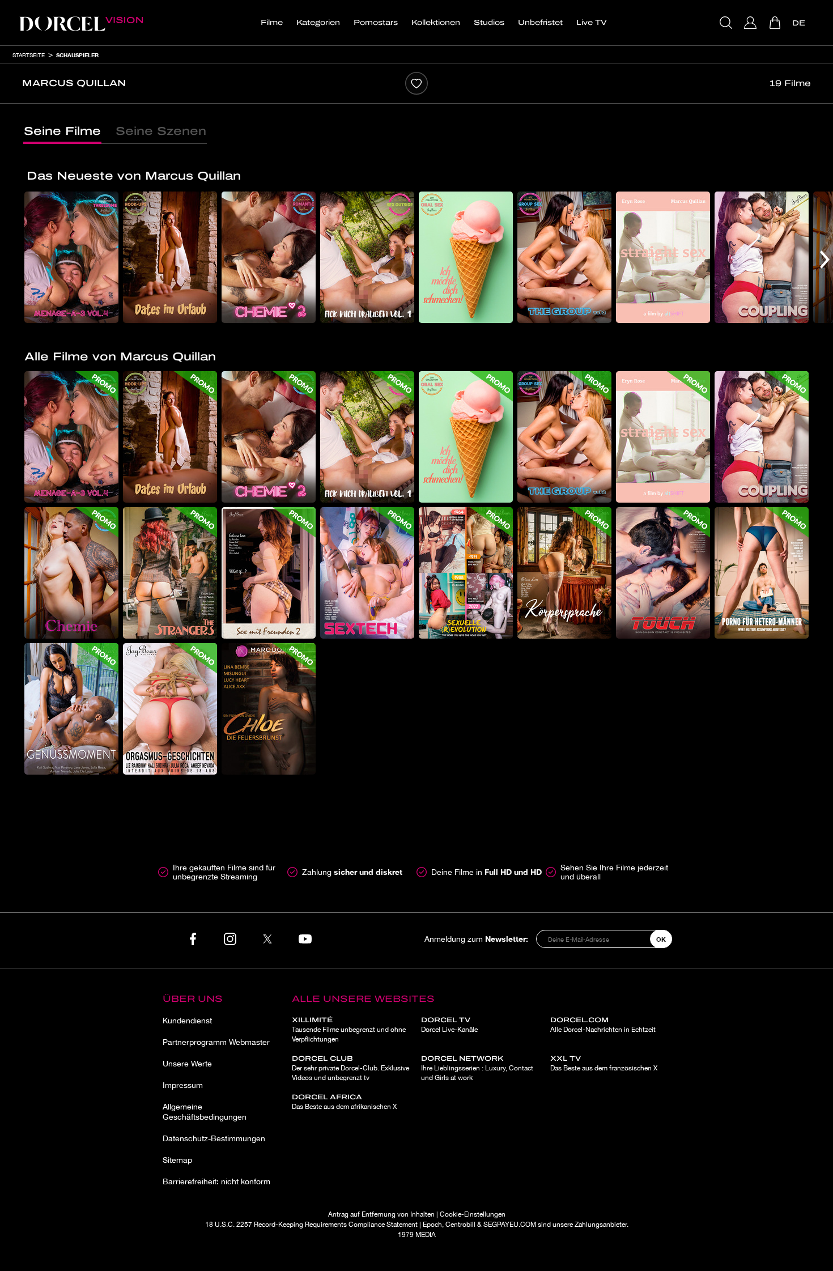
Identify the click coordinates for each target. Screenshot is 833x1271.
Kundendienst (187, 1020)
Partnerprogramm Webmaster (216, 1042)
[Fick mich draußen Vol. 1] (367, 257)
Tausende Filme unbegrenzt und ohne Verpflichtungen (349, 1029)
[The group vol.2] (564, 257)
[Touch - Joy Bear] (663, 573)
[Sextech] (367, 573)
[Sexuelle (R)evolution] (466, 573)
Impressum (183, 1085)
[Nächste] (825, 260)
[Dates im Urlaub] (170, 257)
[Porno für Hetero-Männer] (762, 573)
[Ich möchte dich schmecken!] (466, 257)
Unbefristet (540, 23)
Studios (489, 23)
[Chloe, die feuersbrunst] (269, 709)
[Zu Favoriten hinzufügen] (416, 83)
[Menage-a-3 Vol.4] (71, 257)
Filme (272, 23)
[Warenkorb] (776, 22)
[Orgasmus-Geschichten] (170, 709)
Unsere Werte (187, 1063)
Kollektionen (435, 23)
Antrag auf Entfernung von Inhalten (381, 1214)
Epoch (432, 1225)
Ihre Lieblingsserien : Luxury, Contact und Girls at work (477, 1068)
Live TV (591, 23)
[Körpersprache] (564, 573)
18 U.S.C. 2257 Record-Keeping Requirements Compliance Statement (311, 1225)
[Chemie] (71, 573)
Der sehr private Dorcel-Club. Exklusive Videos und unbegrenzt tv (350, 1068)
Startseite (28, 55)
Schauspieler (77, 55)
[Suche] (727, 22)
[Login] (752, 22)
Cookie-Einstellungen (472, 1214)
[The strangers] (170, 573)
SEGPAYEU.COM (509, 1225)
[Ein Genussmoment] (71, 709)
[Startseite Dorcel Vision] (81, 22)
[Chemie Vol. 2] (269, 257)
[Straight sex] (663, 257)
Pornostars (376, 23)
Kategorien (318, 23)
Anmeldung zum (476, 938)
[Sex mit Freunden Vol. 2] (269, 573)
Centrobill (460, 1225)
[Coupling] (762, 257)
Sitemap (177, 1159)
